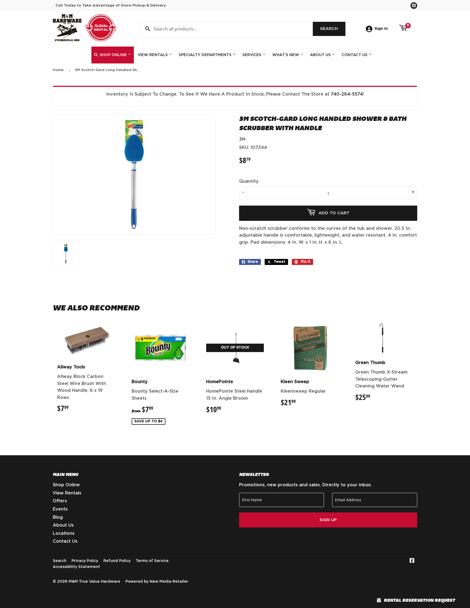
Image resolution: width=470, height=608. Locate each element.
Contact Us (355, 55)
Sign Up (328, 520)
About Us (321, 55)
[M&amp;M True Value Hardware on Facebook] (412, 561)
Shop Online (113, 55)
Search (332, 29)
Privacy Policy (85, 561)
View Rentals (153, 55)
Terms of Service (152, 561)
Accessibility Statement (76, 567)
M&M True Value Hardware (94, 581)
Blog (58, 517)
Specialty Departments (206, 55)
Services (252, 55)
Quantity (249, 181)
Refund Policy (117, 561)
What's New (286, 55)
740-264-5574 (347, 94)
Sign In (381, 28)
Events (60, 509)
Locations (64, 533)
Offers (60, 501)
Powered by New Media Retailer (156, 581)
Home (58, 70)
